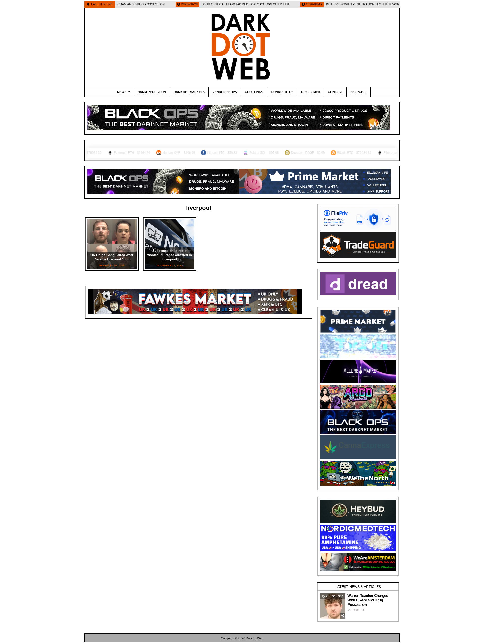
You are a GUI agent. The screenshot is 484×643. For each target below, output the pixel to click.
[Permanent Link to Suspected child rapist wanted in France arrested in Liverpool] (170, 244)
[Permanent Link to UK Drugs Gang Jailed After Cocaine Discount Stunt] (112, 244)
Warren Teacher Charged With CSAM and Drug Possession (367, 600)
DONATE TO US (282, 92)
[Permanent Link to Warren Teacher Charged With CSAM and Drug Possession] (332, 606)
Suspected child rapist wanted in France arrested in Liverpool (169, 255)
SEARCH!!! (358, 92)
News (121, 92)
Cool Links (254, 92)
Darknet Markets (189, 92)
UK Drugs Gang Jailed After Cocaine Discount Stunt (111, 257)
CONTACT (335, 92)
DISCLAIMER (310, 92)
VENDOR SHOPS (225, 92)
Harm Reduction (152, 92)
